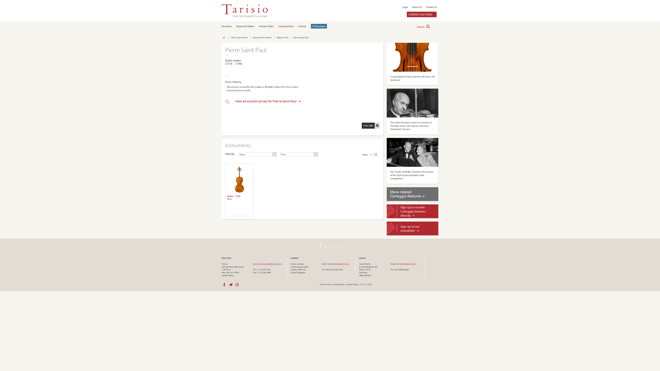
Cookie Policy (352, 284)
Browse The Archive (262, 37)
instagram (237, 284)
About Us (417, 7)
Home (224, 37)
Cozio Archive (286, 26)
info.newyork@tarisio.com (270, 264)
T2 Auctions (319, 26)
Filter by (229, 153)
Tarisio (330, 246)
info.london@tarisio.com (338, 264)
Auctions (227, 26)
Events (302, 26)
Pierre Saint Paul (301, 37)
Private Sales (266, 26)
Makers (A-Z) (282, 37)
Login (405, 7)
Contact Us (431, 7)
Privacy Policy (339, 284)
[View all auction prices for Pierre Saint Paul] (227, 103)
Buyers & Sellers (245, 26)
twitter (231, 284)
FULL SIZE (368, 125)
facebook (224, 284)
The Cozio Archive (239, 37)
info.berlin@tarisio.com (406, 264)
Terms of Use (325, 284)
